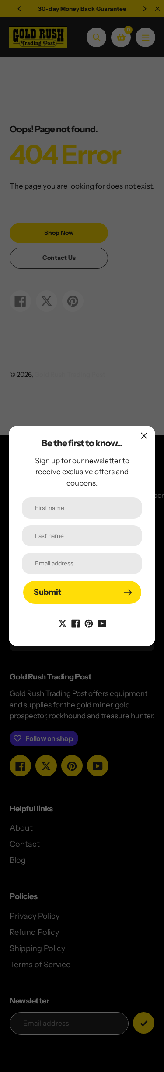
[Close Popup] (144, 435)
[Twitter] (62, 622)
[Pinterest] (88, 622)
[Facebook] (75, 622)
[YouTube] (102, 622)
